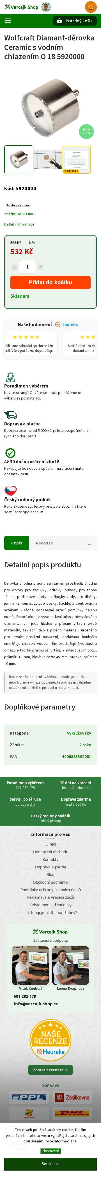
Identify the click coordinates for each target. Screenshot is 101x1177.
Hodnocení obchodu (50, 851)
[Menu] (8, 20)
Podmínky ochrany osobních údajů (50, 889)
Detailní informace (19, 224)
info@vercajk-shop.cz (36, 1003)
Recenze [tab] (44, 543)
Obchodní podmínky (50, 882)
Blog (50, 874)
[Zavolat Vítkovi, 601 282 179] (46, 7)
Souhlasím (50, 1164)
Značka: (20, 213)
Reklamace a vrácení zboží (50, 897)
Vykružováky (79, 733)
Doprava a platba (50, 867)
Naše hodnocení (48, 324)
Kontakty (50, 859)
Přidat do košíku (50, 282)
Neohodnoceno (18, 205)
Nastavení (50, 1151)
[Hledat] (91, 7)
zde (74, 1141)
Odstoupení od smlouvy (51, 904)
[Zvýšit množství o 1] (40, 267)
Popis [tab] (16, 543)
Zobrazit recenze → (50, 1069)
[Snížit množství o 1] (14, 267)
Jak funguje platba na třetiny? (50, 912)
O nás (50, 844)
